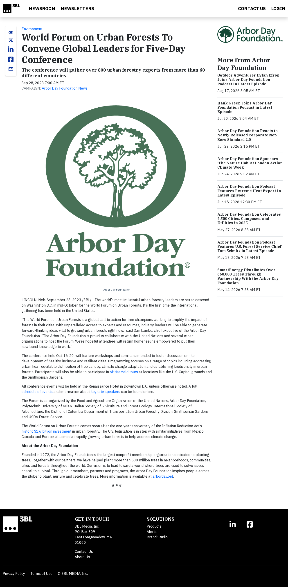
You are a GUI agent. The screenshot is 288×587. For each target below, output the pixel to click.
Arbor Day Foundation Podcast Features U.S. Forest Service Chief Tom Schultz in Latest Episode (249, 246)
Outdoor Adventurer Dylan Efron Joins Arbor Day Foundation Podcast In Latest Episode (248, 79)
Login (278, 8)
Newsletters (77, 8)
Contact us (252, 8)
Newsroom (42, 8)
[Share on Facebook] (11, 59)
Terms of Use (41, 573)
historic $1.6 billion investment (46, 431)
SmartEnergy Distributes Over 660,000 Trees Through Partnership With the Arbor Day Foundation (248, 276)
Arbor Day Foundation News (65, 88)
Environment (32, 29)
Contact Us (84, 551)
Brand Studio (157, 537)
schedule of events (37, 391)
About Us (82, 557)
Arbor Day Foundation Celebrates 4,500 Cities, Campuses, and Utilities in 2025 (249, 218)
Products (154, 526)
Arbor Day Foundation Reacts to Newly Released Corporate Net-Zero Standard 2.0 (247, 135)
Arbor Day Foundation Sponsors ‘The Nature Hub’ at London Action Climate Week (250, 162)
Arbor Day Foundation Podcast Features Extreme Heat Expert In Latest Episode (249, 190)
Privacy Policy (14, 573)
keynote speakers (105, 391)
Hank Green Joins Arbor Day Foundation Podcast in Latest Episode (244, 107)
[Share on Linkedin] (11, 49)
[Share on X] (11, 40)
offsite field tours (124, 372)
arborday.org (163, 476)
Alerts (152, 531)
